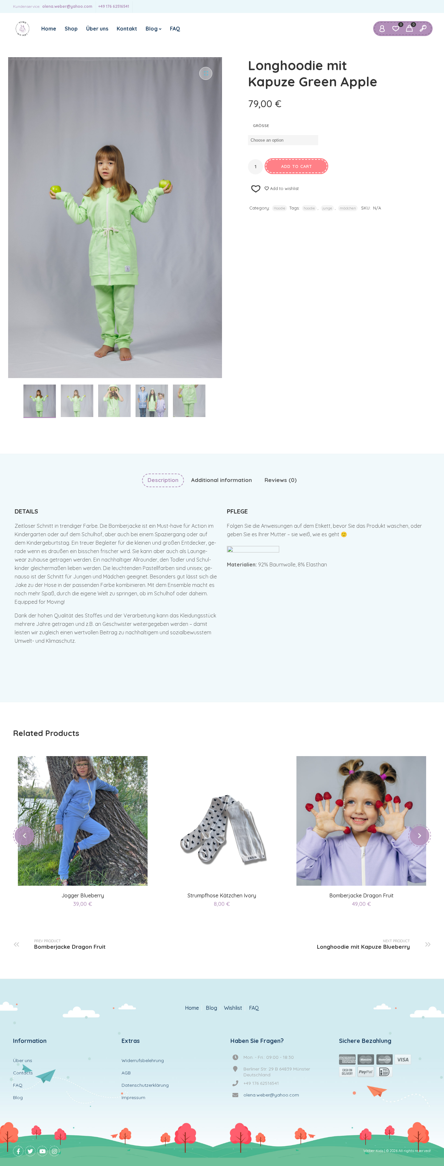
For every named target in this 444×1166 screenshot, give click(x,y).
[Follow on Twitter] (30, 1151)
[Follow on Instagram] (54, 1151)
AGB (126, 1073)
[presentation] (24, 835)
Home (48, 28)
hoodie (309, 208)
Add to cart (296, 166)
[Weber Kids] (22, 28)
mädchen (348, 208)
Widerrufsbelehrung (143, 1060)
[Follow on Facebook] (18, 1151)
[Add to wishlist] (91, 877)
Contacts (23, 1073)
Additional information (221, 479)
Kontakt (127, 28)
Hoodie (279, 208)
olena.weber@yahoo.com (67, 6)
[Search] (422, 28)
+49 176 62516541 (113, 6)
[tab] (163, 480)
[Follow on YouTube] (42, 1151)
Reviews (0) (281, 479)
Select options (75, 877)
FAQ (175, 28)
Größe (261, 125)
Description (163, 479)
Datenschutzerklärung (145, 1085)
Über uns (97, 28)
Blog (152, 28)
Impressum (133, 1097)
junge (327, 208)
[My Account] (381, 28)
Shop (71, 28)
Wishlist (233, 1008)
